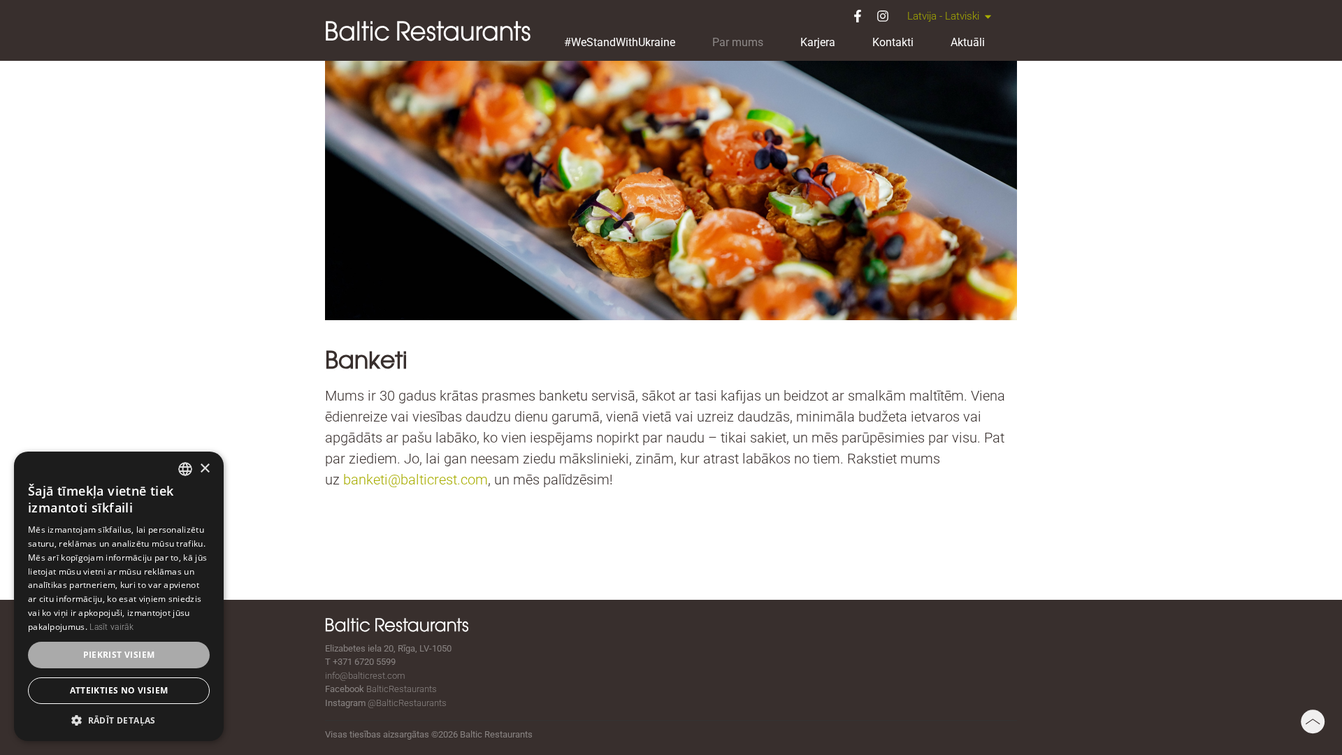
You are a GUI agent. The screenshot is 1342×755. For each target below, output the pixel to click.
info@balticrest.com (365, 675)
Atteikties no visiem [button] (119, 690)
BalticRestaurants (401, 689)
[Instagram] (882, 16)
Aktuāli (968, 42)
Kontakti (893, 42)
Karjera (817, 42)
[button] (119, 720)
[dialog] (119, 596)
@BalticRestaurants (407, 703)
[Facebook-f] (857, 16)
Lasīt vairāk (111, 627)
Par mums (737, 42)
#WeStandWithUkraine (619, 42)
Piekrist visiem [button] (119, 655)
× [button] (204, 468)
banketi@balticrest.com (415, 479)
